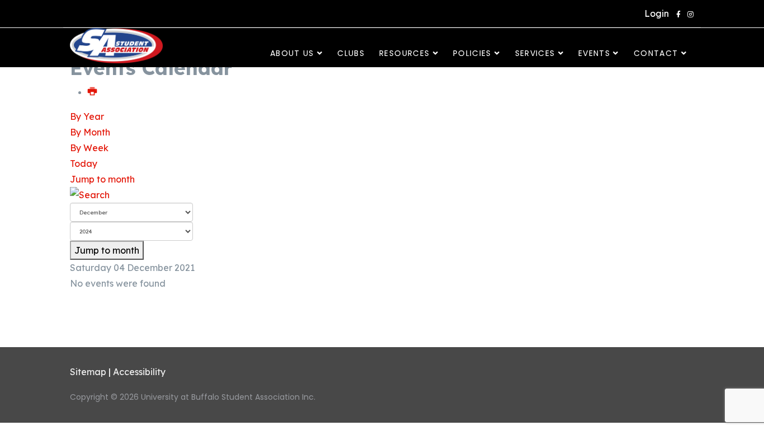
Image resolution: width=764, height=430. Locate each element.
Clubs (351, 53)
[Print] (93, 91)
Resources (404, 53)
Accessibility (139, 371)
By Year (87, 116)
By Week (89, 147)
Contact (656, 53)
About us (292, 53)
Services (535, 53)
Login (654, 13)
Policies (472, 53)
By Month (90, 132)
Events (594, 53)
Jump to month (102, 179)
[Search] (382, 195)
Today (83, 163)
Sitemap (88, 371)
